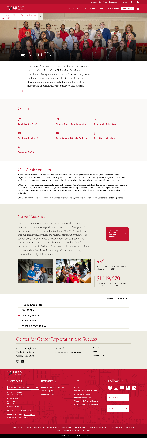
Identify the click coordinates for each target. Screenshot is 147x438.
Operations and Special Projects (71, 138)
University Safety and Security (86, 401)
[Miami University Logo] (15, 8)
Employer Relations (27, 138)
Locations (113, 2)
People (77, 387)
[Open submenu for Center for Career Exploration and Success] (40, 16)
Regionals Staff (25, 152)
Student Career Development (70, 124)
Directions (96, 352)
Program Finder (99, 355)
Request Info (96, 2)
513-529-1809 (25, 411)
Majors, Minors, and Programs (86, 391)
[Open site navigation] (138, 8)
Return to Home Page (101, 348)
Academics (73, 9)
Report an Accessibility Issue (98, 427)
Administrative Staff (27, 124)
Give (133, 2)
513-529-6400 (24, 418)
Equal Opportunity (18, 427)
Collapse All (123, 298)
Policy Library (86, 430)
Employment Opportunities (85, 394)
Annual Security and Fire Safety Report (122, 427)
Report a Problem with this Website (68, 430)
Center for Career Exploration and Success (19, 16)
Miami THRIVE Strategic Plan (52, 387)
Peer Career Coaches (104, 138)
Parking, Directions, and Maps (86, 404)
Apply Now (128, 8)
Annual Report (47, 391)
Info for (124, 2)
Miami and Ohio (47, 394)
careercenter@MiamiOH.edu (68, 352)
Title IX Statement (81, 427)
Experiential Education (105, 124)
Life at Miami (113, 9)
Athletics (102, 9)
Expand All (111, 298)
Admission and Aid (88, 9)
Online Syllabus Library (83, 398)
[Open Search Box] (138, 2)
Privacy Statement (67, 427)
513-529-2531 (29, 414)
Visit (105, 2)
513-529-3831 (60, 348)
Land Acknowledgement (51, 427)
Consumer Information (34, 427)
